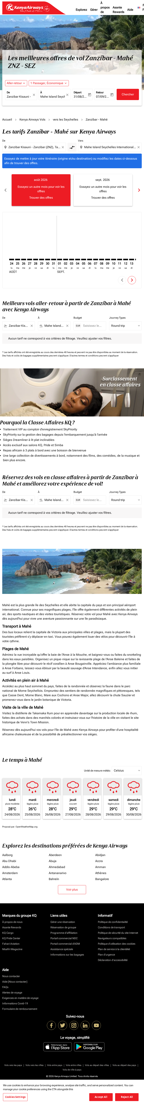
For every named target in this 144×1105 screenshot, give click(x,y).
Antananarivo (57, 873)
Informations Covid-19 (15, 1003)
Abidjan (100, 855)
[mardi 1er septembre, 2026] (59, 259)
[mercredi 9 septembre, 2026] (107, 259)
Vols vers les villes (35, 1065)
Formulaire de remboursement (19, 1008)
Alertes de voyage (12, 992)
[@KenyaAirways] (62, 1025)
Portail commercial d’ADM (65, 943)
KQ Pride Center (11, 938)
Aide (130, 9)
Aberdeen (55, 855)
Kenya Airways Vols (32, 119)
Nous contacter (11, 976)
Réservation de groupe (63, 927)
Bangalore (102, 879)
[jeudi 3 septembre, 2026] (71, 259)
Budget (78, 317)
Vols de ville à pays (72, 1069)
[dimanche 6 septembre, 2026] (89, 259)
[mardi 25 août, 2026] (17, 259)
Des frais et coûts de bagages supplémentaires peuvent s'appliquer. (36, 355)
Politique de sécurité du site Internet (118, 932)
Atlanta (7, 879)
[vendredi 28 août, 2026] (35, 259)
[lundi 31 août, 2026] (53, 259)
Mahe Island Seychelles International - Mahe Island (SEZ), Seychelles (52, 96)
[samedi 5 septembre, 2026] (83, 259)
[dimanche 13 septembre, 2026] (131, 259)
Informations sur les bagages (67, 954)
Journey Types (117, 317)
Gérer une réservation (62, 921)
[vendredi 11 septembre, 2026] (119, 259)
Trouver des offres (41, 197)
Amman (100, 867)
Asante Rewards (118, 10)
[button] (49, 83)
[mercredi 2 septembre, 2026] (65, 259)
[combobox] (34, 147)
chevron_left (5, 190)
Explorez (81, 9)
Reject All (127, 1097)
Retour (100, 92)
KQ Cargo (8, 932)
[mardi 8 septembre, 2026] (101, 259)
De (8, 92)
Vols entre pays (54, 1065)
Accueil (7, 119)
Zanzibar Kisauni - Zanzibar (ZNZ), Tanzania (19, 96)
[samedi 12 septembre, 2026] (125, 259)
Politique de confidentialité (113, 921)
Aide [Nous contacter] (14, 981)
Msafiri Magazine (12, 949)
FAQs (5, 987)
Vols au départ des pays (124, 1065)
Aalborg (7, 855)
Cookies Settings (15, 1097)
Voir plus (72, 889)
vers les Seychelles (65, 119)
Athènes (100, 873)
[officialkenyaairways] (73, 1025)
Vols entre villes (73, 1065)
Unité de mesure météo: (97, 770)
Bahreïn (54, 879)
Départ (77, 92)
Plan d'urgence (106, 954)
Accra (99, 861)
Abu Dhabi (9, 861)
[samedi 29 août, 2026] (41, 259)
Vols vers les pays (13, 1065)
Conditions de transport (111, 927)
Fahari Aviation (11, 943)
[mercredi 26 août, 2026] (23, 259)
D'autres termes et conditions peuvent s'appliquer (94, 355)
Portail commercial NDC (64, 938)
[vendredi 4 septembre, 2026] (77, 259)
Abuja (52, 861)
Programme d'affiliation (63, 932)
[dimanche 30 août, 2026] (47, 259)
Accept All (101, 1097)
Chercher (128, 94)
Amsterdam (10, 873)
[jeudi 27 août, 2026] (29, 259)
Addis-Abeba (11, 867)
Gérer (94, 9)
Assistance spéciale (61, 949)
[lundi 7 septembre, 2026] (95, 259)
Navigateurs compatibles (112, 938)
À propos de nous (105, 9)
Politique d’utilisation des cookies (116, 943)
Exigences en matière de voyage (20, 997)
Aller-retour (14, 83)
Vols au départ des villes (97, 1065)
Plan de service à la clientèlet (114, 949)
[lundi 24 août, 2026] (11, 259)
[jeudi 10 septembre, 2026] (113, 259)
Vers (80, 140)
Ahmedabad (57, 867)
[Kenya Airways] (51, 1025)
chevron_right (139, 190)
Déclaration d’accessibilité (113, 960)
